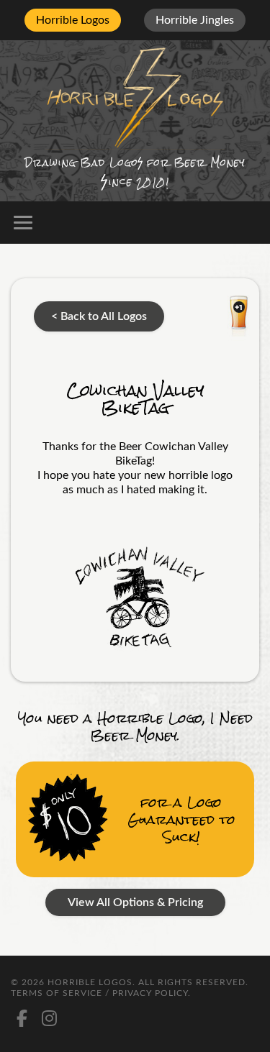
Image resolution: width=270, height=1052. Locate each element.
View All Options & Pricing (135, 902)
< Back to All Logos (99, 316)
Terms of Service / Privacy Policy (99, 993)
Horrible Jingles (195, 20)
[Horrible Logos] (135, 96)
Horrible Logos (72, 20)
